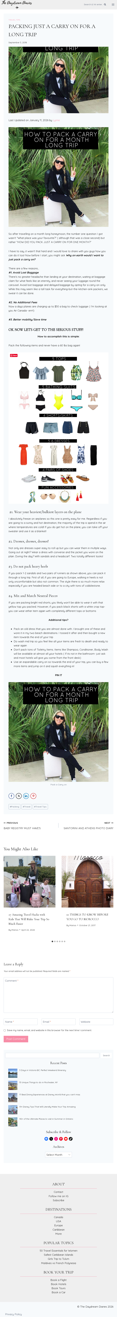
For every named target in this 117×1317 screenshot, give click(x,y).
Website (85, 1021)
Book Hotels (58, 1284)
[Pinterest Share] (33, 796)
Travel (26, 806)
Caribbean (59, 1229)
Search (106, 1055)
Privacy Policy (13, 1314)
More (58, 1233)
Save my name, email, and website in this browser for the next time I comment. (49, 1030)
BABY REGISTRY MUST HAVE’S (22, 826)
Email (47, 1021)
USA (58, 1221)
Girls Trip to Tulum (58, 1258)
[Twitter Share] (19, 796)
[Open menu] (113, 4)
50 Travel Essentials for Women (58, 1250)
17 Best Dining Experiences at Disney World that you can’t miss (49, 1094)
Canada (58, 1217)
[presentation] (29, 882)
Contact (58, 1191)
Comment (11, 980)
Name (9, 1021)
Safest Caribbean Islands (58, 1254)
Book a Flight (58, 1280)
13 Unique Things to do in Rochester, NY (38, 1082)
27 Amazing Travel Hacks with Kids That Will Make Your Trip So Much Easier (29, 919)
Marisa (15, 930)
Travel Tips (14, 20)
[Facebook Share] (11, 796)
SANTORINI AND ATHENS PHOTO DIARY (88, 826)
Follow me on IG (58, 1196)
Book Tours (58, 1288)
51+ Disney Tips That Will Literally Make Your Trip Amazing (47, 1106)
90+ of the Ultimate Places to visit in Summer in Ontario (46, 1119)
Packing (14, 806)
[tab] (52, 941)
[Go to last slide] (8, 897)
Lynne (56, 120)
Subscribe (58, 1200)
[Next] (108, 897)
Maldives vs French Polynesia (58, 1263)
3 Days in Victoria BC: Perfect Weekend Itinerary (42, 1070)
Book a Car (59, 1292)
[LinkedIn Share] (26, 796)
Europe (58, 1225)
